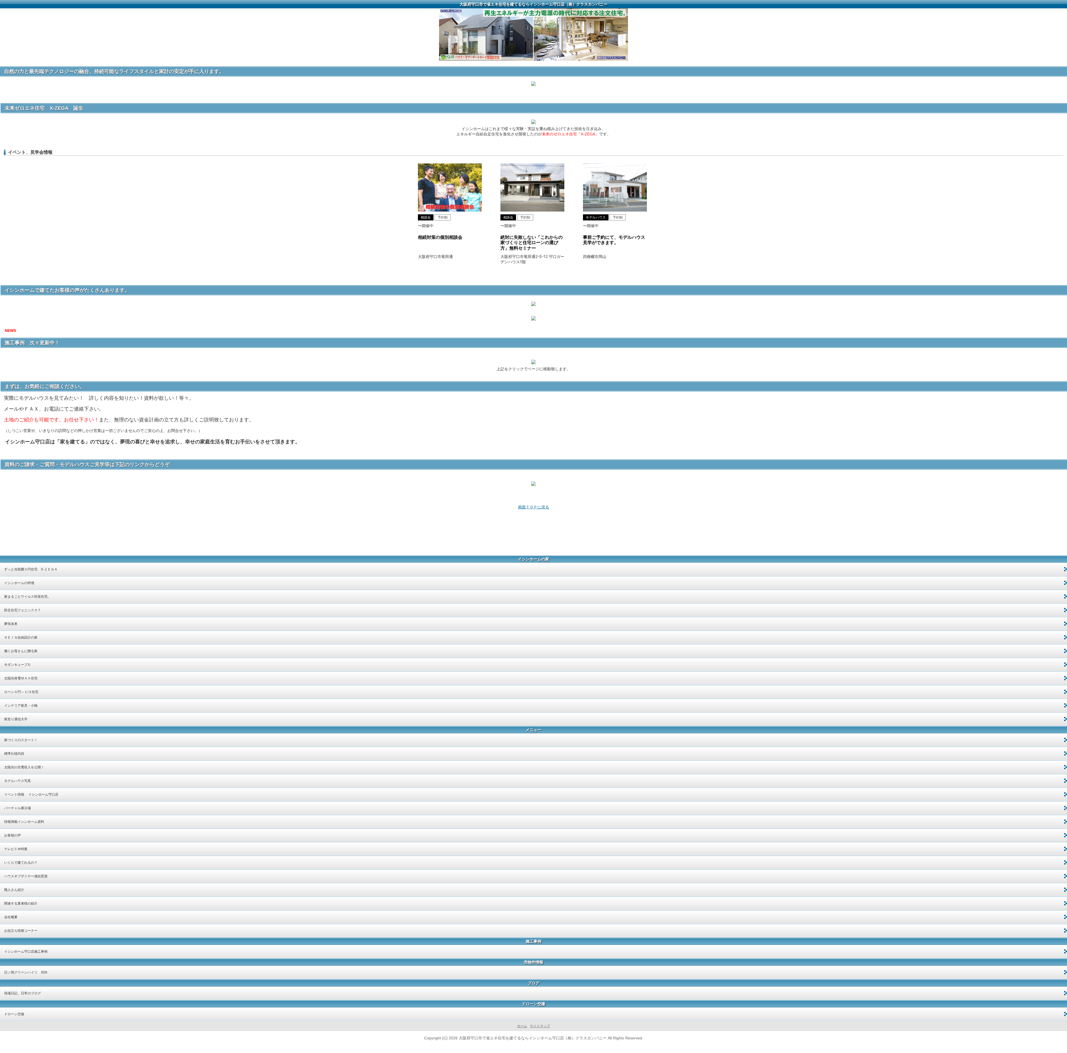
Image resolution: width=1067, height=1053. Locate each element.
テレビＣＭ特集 (16, 849)
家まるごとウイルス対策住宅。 (27, 596)
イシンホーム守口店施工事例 (26, 951)
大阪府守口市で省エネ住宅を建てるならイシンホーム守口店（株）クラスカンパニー (533, 4)
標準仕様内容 (14, 754)
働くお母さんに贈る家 (21, 651)
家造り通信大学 (16, 719)
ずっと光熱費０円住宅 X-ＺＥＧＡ (31, 569)
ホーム (522, 1026)
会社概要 (11, 917)
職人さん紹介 (14, 890)
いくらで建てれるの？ (21, 863)
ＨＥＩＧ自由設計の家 (21, 637)
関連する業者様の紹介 (21, 903)
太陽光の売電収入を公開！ (24, 767)
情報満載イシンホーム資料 (24, 822)
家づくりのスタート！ (21, 740)
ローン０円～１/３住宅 (21, 692)
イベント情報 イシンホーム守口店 (31, 794)
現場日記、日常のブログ (22, 993)
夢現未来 (11, 624)
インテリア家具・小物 (21, 705)
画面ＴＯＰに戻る (533, 507)
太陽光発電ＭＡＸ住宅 (21, 678)
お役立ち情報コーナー (21, 931)
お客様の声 (12, 835)
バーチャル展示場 (17, 808)
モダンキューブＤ (17, 665)
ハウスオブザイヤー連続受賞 (26, 876)
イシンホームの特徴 (19, 583)
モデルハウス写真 (17, 781)
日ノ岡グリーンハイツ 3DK (26, 972)
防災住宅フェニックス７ (22, 610)
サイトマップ (540, 1026)
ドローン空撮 (14, 1014)
